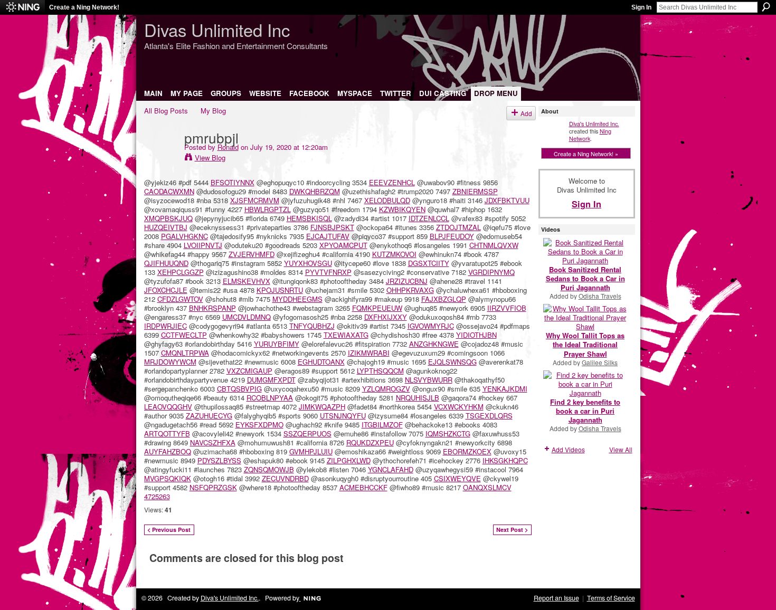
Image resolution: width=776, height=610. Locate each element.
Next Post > (512, 529)
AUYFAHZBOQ (167, 451)
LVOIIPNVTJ (203, 245)
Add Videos (568, 449)
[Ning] (22, 7)
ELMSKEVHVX (246, 281)
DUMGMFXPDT (271, 380)
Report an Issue (556, 598)
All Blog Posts (166, 111)
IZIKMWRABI (369, 353)
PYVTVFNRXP (328, 272)
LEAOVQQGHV (168, 407)
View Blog (210, 157)
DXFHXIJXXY (385, 317)
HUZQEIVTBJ (165, 227)
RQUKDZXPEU (370, 442)
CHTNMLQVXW (493, 245)
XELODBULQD (387, 200)
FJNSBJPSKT (332, 227)
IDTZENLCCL (429, 218)
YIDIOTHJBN (476, 335)
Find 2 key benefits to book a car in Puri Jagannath (585, 411)
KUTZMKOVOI (394, 254)
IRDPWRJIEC (165, 326)
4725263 (157, 496)
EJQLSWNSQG (452, 362)
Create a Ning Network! (84, 7)
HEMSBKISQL (309, 218)
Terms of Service (611, 598)
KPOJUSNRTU (280, 290)
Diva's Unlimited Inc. (594, 123)
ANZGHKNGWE (434, 344)
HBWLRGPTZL (267, 209)
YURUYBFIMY (276, 344)
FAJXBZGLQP (443, 299)
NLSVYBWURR (428, 380)
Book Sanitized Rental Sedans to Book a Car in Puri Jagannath (585, 278)
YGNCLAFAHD (390, 469)
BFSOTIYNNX (232, 182)
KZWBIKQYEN (402, 209)
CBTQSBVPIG (239, 389)
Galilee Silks (600, 362)
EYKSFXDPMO (259, 425)
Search (766, 7)
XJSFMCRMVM (254, 200)
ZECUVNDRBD (285, 478)
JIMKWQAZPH (322, 407)
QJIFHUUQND (166, 263)
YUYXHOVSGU (308, 263)
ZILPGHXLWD (349, 460)
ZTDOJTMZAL (458, 227)
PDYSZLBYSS (219, 460)
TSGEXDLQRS (489, 416)
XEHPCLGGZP (180, 272)
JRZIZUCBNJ (407, 281)
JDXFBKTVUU (507, 200)
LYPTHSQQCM (380, 371)
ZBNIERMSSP (475, 191)
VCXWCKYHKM (459, 407)
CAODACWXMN (169, 191)
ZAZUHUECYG (209, 416)
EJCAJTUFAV (327, 236)
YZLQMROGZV (386, 389)
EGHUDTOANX (321, 362)
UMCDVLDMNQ (246, 317)
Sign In (641, 7)
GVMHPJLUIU (311, 451)
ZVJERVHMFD (252, 254)
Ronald (228, 147)
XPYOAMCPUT (343, 245)
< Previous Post (169, 529)
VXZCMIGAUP (249, 371)
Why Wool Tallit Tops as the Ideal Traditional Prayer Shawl (585, 344)
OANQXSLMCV (487, 487)
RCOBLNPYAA (270, 398)
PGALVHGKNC (184, 236)
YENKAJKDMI (504, 389)
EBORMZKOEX (467, 451)
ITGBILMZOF (382, 425)
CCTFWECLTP (184, 335)
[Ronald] (161, 159)
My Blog (213, 111)
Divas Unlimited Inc (217, 29)
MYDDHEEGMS (297, 299)
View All (620, 449)
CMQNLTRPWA (185, 353)
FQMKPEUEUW (377, 308)
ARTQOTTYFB (167, 433)
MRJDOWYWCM (170, 362)
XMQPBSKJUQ (168, 218)
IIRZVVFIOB (506, 308)
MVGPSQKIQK (167, 478)
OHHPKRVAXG (410, 290)
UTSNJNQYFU (343, 416)
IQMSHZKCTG (447, 433)
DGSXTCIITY (428, 263)
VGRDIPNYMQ (491, 272)
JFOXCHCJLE (165, 290)
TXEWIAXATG (346, 335)
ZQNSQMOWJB (269, 469)
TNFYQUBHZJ (312, 326)
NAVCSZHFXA (212, 442)
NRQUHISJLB (417, 398)
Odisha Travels (600, 295)
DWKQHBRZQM (314, 191)
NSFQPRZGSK (213, 487)
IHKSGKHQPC (505, 460)
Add (526, 113)
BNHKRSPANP (212, 308)
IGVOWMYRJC (431, 326)
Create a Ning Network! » (586, 153)
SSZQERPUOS (307, 433)
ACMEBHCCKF (363, 487)
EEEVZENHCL (392, 182)
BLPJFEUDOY (452, 236)
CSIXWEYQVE (457, 478)
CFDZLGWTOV (180, 299)
